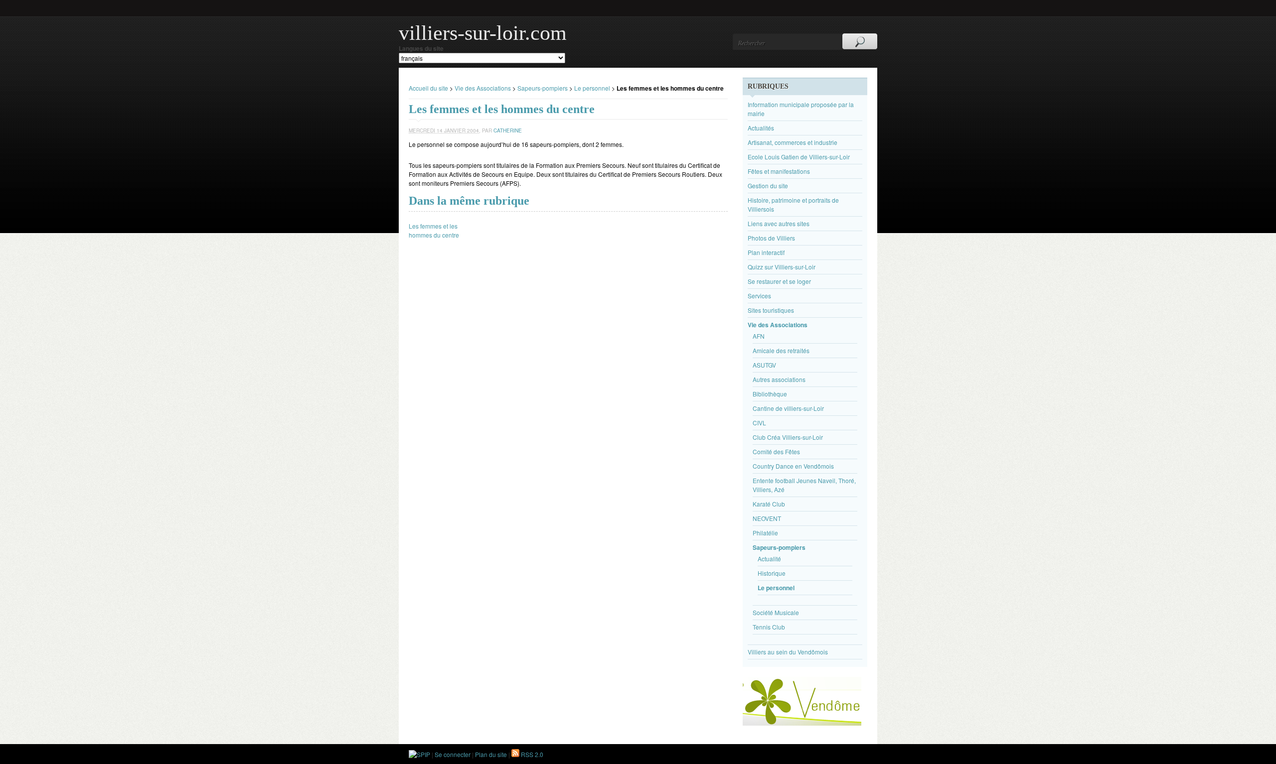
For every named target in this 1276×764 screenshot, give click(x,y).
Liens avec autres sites (778, 223)
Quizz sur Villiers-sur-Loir (781, 266)
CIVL (759, 422)
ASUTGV (764, 365)
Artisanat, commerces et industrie (792, 142)
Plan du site (491, 754)
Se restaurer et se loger (779, 281)
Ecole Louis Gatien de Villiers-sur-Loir (799, 156)
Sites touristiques (771, 310)
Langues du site (421, 48)
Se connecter (453, 754)
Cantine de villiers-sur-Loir (788, 408)
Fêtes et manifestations (779, 171)
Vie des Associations (483, 88)
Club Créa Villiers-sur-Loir (788, 437)
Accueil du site (428, 88)
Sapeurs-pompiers (542, 88)
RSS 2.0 (531, 754)
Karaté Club (769, 504)
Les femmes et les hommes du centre (434, 230)
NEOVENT (767, 518)
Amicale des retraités (781, 350)
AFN (759, 336)
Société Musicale (776, 612)
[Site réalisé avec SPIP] (419, 754)
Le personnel (592, 88)
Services (759, 295)
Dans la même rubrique (469, 200)
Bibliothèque (770, 393)
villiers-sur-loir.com (483, 32)
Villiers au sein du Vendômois (788, 651)
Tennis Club (769, 627)
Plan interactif (766, 252)
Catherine (507, 130)
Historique (772, 573)
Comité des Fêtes (776, 451)
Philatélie (765, 532)
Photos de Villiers (771, 238)
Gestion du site (768, 185)
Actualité (769, 558)
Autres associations (779, 379)
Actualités (761, 128)
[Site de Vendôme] (802, 723)
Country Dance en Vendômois (793, 466)
